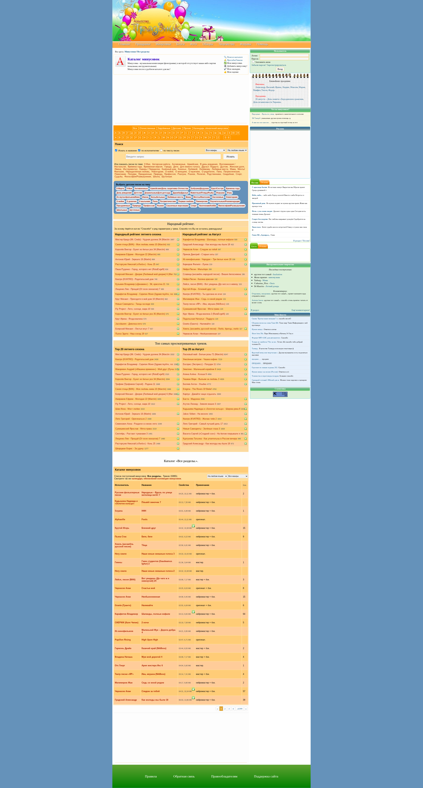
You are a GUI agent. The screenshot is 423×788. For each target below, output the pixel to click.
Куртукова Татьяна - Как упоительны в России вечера (210, 438)
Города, (168, 166)
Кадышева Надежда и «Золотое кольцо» (126, 502)
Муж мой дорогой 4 (152, 657)
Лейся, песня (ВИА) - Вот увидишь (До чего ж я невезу (210, 284)
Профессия (149, 206)
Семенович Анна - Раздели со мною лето (136, 424)
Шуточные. (167, 176)
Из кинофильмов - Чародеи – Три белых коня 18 (207, 259)
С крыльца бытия (259, 187)
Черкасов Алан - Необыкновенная (200, 333)
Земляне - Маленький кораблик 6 (199, 369)
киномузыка (274, 277)
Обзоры (207, 44)
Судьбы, (119, 176)
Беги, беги (147, 536)
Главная (124, 44)
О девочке (132, 201)
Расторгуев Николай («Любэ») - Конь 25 (135, 264)
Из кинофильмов (124, 631)
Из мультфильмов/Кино (128, 197)
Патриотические (168, 201)
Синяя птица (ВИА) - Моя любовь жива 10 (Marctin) (140, 244)
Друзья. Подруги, (211, 166)
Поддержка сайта (266, 776)
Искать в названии (127, 150)
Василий (270, 87)
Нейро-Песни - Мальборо (195, 269)
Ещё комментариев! (301, 309)
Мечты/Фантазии (201, 197)
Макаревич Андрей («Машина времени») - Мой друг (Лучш (144, 369)
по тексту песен (171, 150)
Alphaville (120, 519)
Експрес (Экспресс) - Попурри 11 (199, 364)
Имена (145, 197)
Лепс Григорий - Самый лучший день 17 (203, 424)
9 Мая (129, 188)
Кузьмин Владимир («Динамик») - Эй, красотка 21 (140, 284)
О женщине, (181, 171)
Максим (294, 87)
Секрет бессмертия (260, 219)
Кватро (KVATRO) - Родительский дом (134, 279)
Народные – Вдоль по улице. (263, 114)
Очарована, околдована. (261, 294)
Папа (155, 201)
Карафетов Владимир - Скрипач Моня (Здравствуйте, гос (144, 294)
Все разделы (143, 51)
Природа (136, 206)
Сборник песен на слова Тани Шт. (265, 323)
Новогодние (232, 197)
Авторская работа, (161, 164)
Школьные (121, 210)
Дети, (176, 166)
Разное (160, 206)
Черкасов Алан (123, 588)
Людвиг (285, 87)
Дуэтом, (224, 166)
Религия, (201, 174)
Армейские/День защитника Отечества (169, 188)
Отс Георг (120, 665)
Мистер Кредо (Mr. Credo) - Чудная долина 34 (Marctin (142, 239)
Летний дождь (272, 286)
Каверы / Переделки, (150, 169)
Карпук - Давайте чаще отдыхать (199, 394)
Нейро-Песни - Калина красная (198, 279)
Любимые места (175, 197)
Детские (177, 128)
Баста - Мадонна (191, 399)
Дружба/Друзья (180, 193)
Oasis (272, 283)
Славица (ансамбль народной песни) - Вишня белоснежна (212, 274)
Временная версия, (154, 166)
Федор (271, 90)
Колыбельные (158, 197)
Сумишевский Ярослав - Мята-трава (201, 309)
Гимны (118, 562)
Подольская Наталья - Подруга (198, 319)
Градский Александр (126, 700)
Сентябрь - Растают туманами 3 (131, 433)
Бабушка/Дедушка (200, 188)
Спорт (194, 206)
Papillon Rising (123, 639)
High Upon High (150, 639)
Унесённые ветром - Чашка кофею (200, 359)
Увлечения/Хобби (207, 206)
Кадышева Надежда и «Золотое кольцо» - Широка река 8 (211, 409)
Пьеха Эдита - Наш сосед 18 (129, 333)
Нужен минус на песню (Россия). (265, 372)
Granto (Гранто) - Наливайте (197, 324)
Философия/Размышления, (138, 176)
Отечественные (148, 128)
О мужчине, (195, 171)
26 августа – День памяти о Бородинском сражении (279, 98)
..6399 (239, 708)
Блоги (180, 44)
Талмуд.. (255, 348)
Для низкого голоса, (190, 166)
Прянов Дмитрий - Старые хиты (198, 254)
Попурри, (133, 174)
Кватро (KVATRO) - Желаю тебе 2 (200, 419)
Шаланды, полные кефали (156, 614)
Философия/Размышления (231, 206)
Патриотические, (232, 171)
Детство (138, 193)
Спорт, (239, 174)
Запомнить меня (262, 61)
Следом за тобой (151, 691)
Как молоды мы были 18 (155, 700)
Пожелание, (121, 174)
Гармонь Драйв (123, 648)
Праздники (142, 44)
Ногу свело (121, 554)
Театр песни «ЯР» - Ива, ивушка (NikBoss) (204, 304)
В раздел (255, 309)
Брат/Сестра (217, 188)
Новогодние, (158, 171)
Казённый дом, (169, 169)
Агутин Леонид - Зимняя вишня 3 (199, 404)
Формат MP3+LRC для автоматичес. (266, 338)
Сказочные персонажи (177, 206)
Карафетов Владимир (126, 614)
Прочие (188, 128)
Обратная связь (184, 776)
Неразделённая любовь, (138, 171)
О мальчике (144, 201)
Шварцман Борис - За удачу (129, 448)
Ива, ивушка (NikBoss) (153, 674)
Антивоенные (141, 188)
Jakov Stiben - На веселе (195, 414)
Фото (193, 44)
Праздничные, (145, 174)
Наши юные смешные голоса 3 (158, 554)
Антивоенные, (179, 164)
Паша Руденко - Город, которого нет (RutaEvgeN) (139, 269)
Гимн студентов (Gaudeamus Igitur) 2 (157, 562)
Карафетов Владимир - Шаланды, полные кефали (208, 239)
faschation (277, 274)
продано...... (257, 359)
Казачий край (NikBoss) (154, 648)
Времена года (233, 188)
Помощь (262, 44)
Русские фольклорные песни (127, 493)
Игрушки (220, 193)
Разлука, (182, 174)
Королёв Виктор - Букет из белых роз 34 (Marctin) (140, 249)
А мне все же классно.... (261, 122)
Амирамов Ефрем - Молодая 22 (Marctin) (135, 254)
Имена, (118, 169)
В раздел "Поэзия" (301, 240)
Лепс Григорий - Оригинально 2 (131, 419)
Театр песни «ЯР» (124, 674)
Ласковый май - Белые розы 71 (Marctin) (203, 354)
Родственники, (214, 174)
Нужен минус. (257, 329)
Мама (188, 197)
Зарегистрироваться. (276, 64)
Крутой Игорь (122, 528)
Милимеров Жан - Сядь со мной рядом (202, 299)
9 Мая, (148, 164)
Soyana (118, 511)
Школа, (157, 176)
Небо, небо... (257, 195)
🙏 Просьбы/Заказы (233, 59)
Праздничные (123, 206)
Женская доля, (237, 166)
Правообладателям (224, 776)
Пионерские (202, 201)
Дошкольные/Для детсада (157, 193)
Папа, (220, 171)
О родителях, (209, 171)
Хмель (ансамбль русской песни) (124, 545)
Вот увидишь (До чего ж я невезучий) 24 (155, 579)
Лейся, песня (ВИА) (125, 579)
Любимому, (205, 169)
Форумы (245, 44)
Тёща (144, 545)
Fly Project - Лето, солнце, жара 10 (132, 309)
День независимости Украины (267, 101)
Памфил (256, 90)
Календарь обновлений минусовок (210, 128)
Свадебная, (229, 174)
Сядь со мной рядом (153, 682)
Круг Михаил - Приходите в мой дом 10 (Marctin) (139, 299)
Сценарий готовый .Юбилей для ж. (266, 380)
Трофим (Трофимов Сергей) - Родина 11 (135, 384)
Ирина (278, 87)
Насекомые (218, 197)
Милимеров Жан (124, 682)
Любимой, (193, 169)
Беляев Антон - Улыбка (194, 384)
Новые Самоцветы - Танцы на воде (132, 304)
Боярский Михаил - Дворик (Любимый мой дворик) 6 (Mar (144, 274)
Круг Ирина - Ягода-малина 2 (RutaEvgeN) (204, 314)
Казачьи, (182, 169)
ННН (144, 511)
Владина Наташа (123, 657)
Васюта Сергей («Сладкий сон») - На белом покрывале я (211, 433)
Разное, (192, 174)
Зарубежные (164, 128)
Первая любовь (186, 201)
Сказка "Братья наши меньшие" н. (265, 319)
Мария (302, 87)
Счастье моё (148, 588)
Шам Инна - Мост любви (127, 409)
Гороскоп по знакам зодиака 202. (265, 367)
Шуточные (134, 210)
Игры (229, 193)
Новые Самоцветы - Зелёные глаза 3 (201, 428)
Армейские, (193, 164)
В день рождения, (209, 164)
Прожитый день (258, 203)
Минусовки (163, 44)
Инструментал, (131, 169)
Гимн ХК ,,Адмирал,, (261, 235)
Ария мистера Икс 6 (152, 665)
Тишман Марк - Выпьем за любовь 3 (201, 379)
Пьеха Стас (121, 536)
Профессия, (170, 174)
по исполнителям (150, 150)
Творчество (226, 44)
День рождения (124, 193)
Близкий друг (149, 528)
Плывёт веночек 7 (151, 502)
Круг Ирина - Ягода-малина (129, 319)
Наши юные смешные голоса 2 (158, 571)
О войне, (170, 171)
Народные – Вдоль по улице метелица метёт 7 (157, 493)
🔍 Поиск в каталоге (233, 57)
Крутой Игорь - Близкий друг (197, 289)
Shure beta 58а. (258, 333)
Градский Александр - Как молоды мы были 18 (206, 244)
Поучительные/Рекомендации (225, 201)
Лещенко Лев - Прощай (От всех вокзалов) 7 (137, 289)
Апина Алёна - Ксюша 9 (195, 374)
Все (135, 128)
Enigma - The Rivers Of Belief (197, 389)
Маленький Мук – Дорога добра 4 (158, 631)
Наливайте (147, 605)
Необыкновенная (151, 597)
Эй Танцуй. (256, 118)
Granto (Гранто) (123, 605)
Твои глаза (256, 227)
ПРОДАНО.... (257, 363)
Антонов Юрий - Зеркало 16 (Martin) (133, 259)
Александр (260, 87)
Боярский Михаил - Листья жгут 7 (132, 328)
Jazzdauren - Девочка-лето (128, 324)
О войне (120, 201)
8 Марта (120, 188)
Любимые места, (220, 169)
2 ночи (145, 622)
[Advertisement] (181, 98)
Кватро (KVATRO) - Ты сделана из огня (202, 294)
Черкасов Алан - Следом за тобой (200, 249)
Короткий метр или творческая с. (265, 353)
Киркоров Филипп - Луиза (195, 264)
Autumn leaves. (258, 300)
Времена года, (135, 166)
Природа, (159, 174)
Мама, (233, 169)
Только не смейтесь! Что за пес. (264, 342)
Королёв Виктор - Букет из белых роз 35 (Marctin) (140, 314)
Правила (151, 776)
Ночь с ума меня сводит (262, 211)
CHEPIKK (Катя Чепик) (126, 622)
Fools (144, 519)
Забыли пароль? (258, 64)
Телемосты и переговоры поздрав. (265, 376)
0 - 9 (227, 137)
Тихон (264, 90)
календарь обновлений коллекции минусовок (156, 478)
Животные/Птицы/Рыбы (202, 193)
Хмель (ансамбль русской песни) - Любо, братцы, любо (211, 328)
